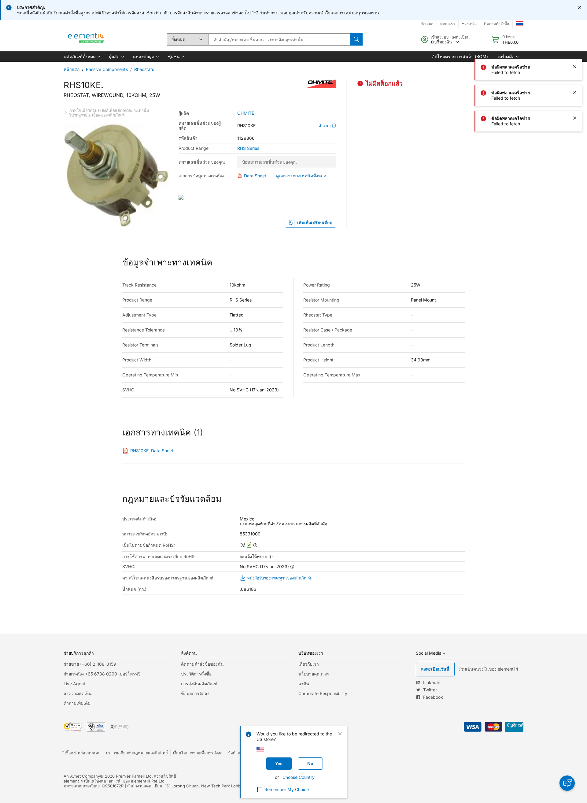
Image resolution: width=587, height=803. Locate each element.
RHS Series (248, 148)
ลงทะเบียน (461, 37)
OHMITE (245, 113)
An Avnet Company (82, 776)
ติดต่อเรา (447, 23)
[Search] (356, 39)
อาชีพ (303, 683)
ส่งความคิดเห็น (78, 693)
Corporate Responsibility (322, 693)
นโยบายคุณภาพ (313, 673)
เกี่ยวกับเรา (308, 664)
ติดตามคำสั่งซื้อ (496, 23)
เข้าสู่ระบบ (440, 37)
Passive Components (107, 69)
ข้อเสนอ (427, 23)
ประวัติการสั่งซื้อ (196, 673)
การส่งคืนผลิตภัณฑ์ (199, 683)
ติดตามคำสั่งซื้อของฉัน (202, 664)
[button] (81, 56)
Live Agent (74, 683)
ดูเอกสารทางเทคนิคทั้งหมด (301, 175)
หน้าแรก (71, 69)
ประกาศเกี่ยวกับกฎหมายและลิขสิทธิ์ (137, 752)
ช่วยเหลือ (469, 23)
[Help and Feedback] (567, 783)
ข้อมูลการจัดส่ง (195, 693)
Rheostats (144, 69)
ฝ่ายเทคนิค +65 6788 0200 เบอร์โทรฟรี (102, 673)
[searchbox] (279, 39)
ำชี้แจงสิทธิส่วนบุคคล (82, 752)
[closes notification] (579, 7)
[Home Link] (86, 39)
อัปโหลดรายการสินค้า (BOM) (460, 56)
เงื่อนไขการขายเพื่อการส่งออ (198, 752)
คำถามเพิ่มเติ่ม (77, 703)
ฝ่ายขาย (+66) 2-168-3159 (90, 664)
